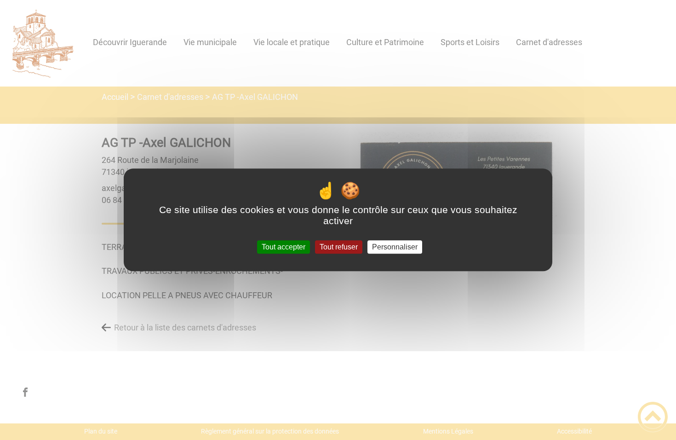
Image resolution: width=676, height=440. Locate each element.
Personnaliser (395, 247)
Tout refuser (339, 247)
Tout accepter (283, 247)
